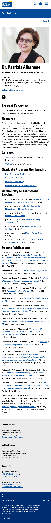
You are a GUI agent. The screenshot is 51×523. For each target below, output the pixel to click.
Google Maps (7, 437)
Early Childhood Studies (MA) (18, 174)
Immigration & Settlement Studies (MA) (22, 178)
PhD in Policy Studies (34, 233)
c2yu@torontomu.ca (9, 476)
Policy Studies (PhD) (14, 182)
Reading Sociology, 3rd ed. (18, 291)
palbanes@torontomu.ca (12, 90)
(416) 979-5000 (7, 474)
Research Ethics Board (15, 216)
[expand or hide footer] (48, 495)
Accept (7, 518)
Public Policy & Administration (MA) (21, 186)
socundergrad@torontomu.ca (12, 487)
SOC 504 (9, 164)
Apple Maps (18, 437)
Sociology (9, 13)
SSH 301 (9, 157)
